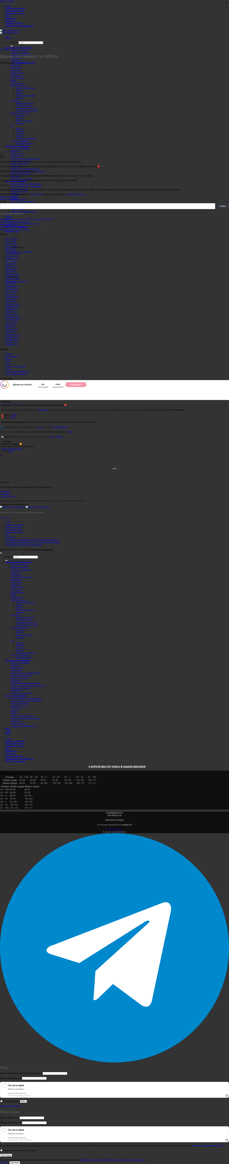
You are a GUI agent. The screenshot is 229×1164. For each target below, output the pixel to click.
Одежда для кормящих (17, 660)
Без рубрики (4, 49)
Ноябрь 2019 (11, 309)
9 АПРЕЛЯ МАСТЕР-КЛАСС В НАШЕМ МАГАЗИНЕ (117, 766)
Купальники (17, 597)
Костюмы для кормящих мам (25, 159)
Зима (7, 361)
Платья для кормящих (16, 374)
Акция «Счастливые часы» (13, 199)
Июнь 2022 (10, 281)
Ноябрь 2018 (11, 314)
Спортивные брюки (25, 653)
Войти (23, 1101)
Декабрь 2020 (12, 297)
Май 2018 (10, 327)
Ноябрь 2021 (11, 286)
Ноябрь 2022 (11, 276)
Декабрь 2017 (12, 337)
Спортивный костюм (26, 622)
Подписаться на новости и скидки (20, 1150)
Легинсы (20, 648)
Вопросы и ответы (15, 13)
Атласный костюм (25, 617)
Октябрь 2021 (12, 289)
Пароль (10, 1078)
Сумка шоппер (18, 209)
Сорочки (20, 630)
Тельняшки (16, 590)
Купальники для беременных (25, 718)
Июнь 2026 (10, 244)
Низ (12, 640)
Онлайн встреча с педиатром (14, 222)
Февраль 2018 (12, 334)
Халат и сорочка (24, 635)
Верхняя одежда (19, 600)
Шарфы (14, 713)
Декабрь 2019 (12, 307)
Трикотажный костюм (27, 625)
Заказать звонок (14, 23)
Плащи (19, 607)
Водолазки (16, 580)
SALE (7, 733)
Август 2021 (11, 292)
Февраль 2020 (12, 304)
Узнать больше (114, 829)
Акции (8, 354)
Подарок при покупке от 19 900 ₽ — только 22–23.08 (26, 219)
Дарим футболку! (8, 224)
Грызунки (15, 721)
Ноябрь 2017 (11, 339)
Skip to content (7, 1)
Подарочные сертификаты (19, 26)
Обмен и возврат (13, 527)
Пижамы (20, 638)
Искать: (14, 42)
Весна (8, 359)
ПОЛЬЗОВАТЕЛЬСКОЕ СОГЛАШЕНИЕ (23, 545)
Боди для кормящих (20, 174)
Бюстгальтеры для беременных (26, 184)
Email (9, 1117)
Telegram (4, 494)
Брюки (19, 643)
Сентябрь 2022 (12, 279)
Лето (7, 364)
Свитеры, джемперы (21, 570)
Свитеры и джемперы (22, 179)
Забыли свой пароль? (10, 1106)
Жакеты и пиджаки (25, 610)
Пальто (19, 605)
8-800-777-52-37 (8, 497)
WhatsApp (5, 491)
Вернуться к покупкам (22, 252)
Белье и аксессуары (15, 696)
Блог (7, 16)
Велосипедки (17, 592)
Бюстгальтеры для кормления (26, 186)
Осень (8, 217)
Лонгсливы (16, 156)
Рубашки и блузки (20, 53)
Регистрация (6, 1155)
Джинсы (20, 645)
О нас (8, 6)
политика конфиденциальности (207, 1145)
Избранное (11, 18)
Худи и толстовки (19, 50)
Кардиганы (16, 60)
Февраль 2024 (12, 254)
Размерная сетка (14, 11)
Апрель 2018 (11, 329)
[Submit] (6, 560)
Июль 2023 (10, 261)
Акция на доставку (9, 197)
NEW (7, 728)
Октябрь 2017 (12, 342)
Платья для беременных (17, 371)
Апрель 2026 (11, 246)
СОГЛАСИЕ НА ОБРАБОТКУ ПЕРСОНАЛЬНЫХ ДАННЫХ (32, 542)
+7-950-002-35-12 (31, 224)
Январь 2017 (11, 344)
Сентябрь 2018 (12, 319)
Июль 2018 (10, 324)
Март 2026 (10, 249)
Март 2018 (10, 332)
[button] (8, 38)
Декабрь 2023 (12, 259)
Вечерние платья (24, 658)
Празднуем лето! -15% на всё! (15, 229)
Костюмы (15, 615)
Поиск (3, 202)
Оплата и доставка (15, 8)
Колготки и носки (19, 703)
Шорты (19, 650)
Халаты (19, 633)
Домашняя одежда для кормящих (27, 686)
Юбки (13, 595)
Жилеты (20, 612)
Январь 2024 (11, 256)
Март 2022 (10, 284)
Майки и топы (17, 153)
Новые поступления (15, 366)
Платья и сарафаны (20, 655)
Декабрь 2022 (12, 274)
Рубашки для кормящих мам (25, 169)
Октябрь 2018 (12, 317)
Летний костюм (24, 620)
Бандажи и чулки (19, 191)
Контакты (10, 21)
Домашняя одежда (20, 628)
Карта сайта (5, 518)
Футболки (15, 585)
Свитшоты (16, 572)
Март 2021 (10, 294)
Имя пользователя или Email (21, 1073)
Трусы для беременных (22, 201)
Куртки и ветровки (25, 602)
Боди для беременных (22, 577)
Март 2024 (10, 251)
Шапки (14, 711)
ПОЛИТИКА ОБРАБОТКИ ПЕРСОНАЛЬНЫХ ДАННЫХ (31, 540)
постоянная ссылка (75, 194)
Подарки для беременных (24, 211)
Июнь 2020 (10, 299)
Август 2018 (11, 322)
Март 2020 (10, 302)
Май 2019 (10, 312)
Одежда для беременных (18, 48)
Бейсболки (16, 708)
